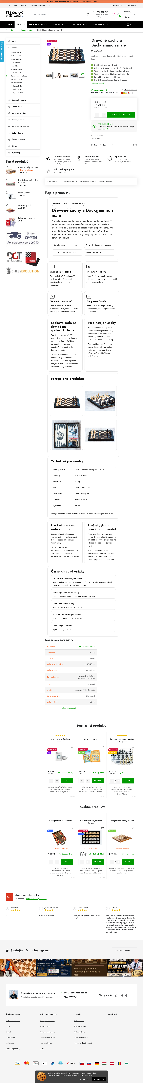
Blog (15, 5)
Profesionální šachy (17, 56)
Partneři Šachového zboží (83, 1043)
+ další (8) (82, 77)
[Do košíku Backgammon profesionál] (67, 862)
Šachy (14, 48)
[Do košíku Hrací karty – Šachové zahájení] (67, 780)
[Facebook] (115, 995)
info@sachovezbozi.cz (75, 992)
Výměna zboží (45, 1026)
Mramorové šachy (17, 83)
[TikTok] (126, 995)
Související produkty (87, 181)
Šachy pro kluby (16, 86)
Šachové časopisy (80, 1026)
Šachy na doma (16, 72)
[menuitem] (10, 24)
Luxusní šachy (15, 66)
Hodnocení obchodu (13, 1021)
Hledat (88, 14)
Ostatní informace (69, 181)
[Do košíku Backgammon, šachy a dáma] (128, 862)
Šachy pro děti (16, 62)
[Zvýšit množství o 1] (104, 115)
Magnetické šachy (17, 59)
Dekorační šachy (16, 79)
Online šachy (17, 133)
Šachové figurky (19, 100)
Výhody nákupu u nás (47, 1021)
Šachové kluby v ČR (81, 1037)
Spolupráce (10, 1043)
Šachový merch (18, 139)
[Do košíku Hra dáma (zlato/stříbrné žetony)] (98, 862)
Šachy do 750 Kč (17, 93)
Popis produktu (52, 181)
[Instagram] (121, 995)
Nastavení (84, 1079)
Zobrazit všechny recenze (36, 898)
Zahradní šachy (16, 89)
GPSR (135, 145)
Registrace (132, 5)
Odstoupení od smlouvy (48, 1037)
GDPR (42, 1049)
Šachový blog (10, 1037)
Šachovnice (17, 106)
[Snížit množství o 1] (97, 115)
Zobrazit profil (123, 950)
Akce (14, 41)
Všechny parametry (69, 708)
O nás (8, 5)
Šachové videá (79, 1021)
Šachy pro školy (16, 69)
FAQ (50, 5)
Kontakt (23, 5)
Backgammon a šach (19, 76)
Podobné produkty (105, 181)
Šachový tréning (79, 1032)
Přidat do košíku (121, 115)
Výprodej (16, 152)
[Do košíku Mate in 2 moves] (98, 780)
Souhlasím (100, 1079)
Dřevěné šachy (16, 52)
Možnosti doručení (130, 90)
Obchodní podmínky (37, 5)
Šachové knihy (18, 120)
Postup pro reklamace (47, 1032)
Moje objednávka (46, 1043)
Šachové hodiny (19, 113)
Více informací (98, 83)
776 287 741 (102, 12)
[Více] (130, 24)
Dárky (14, 146)
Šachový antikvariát (20, 126)
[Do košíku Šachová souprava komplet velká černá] (128, 780)
